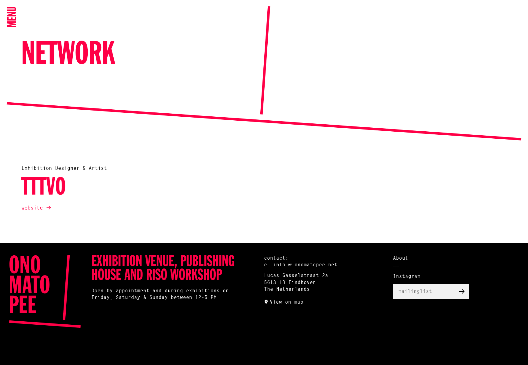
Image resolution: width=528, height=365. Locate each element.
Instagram (406, 276)
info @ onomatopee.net (305, 265)
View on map (286, 302)
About (400, 258)
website (32, 208)
